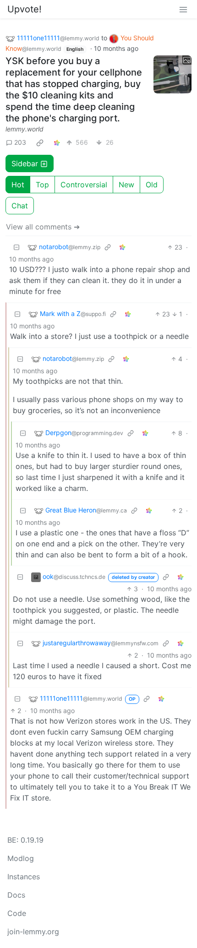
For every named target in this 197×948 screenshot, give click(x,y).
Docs (16, 894)
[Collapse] (16, 247)
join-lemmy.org (33, 931)
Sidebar (24, 163)
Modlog (20, 858)
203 (20, 142)
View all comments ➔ (43, 226)
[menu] (183, 9)
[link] (39, 142)
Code (16, 913)
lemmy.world (24, 129)
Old (152, 184)
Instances (23, 876)
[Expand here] (172, 74)
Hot (17, 184)
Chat (19, 205)
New (126, 184)
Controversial (83, 184)
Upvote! (24, 9)
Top (42, 184)
